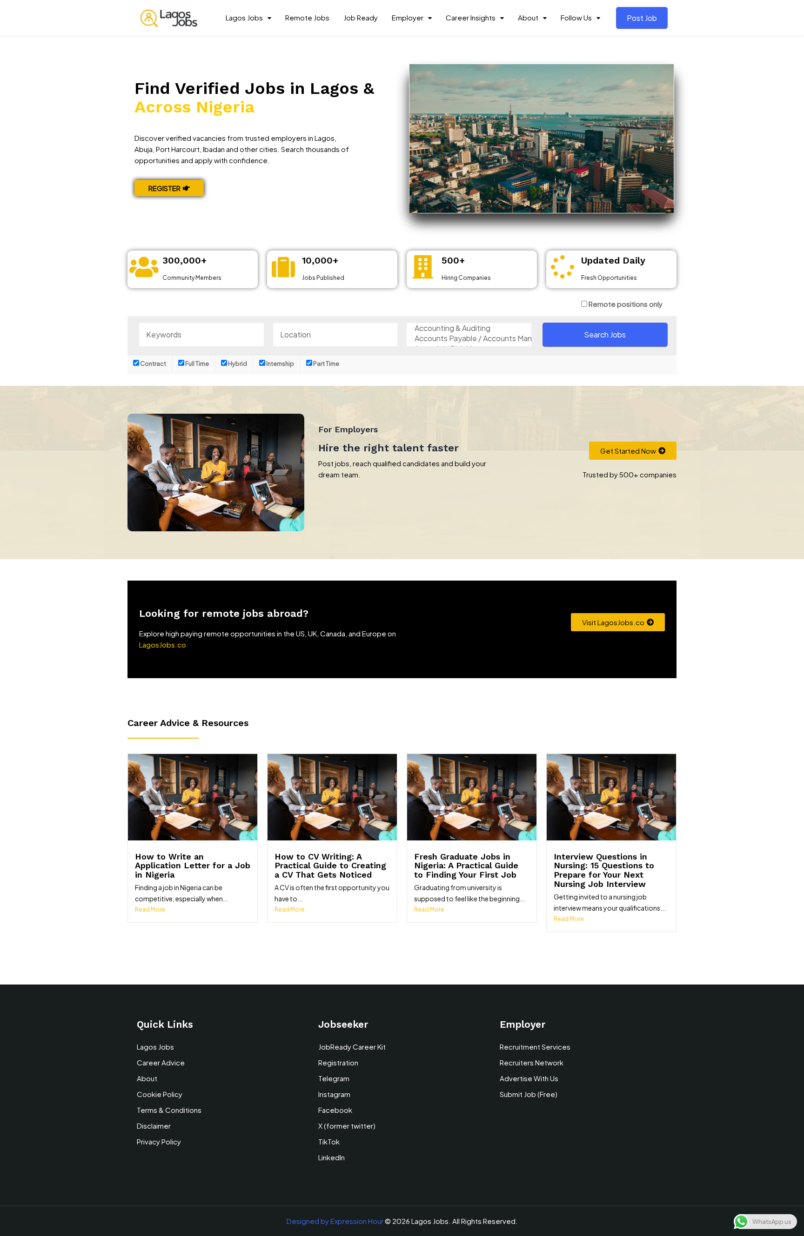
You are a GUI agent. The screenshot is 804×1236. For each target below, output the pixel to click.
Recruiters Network (531, 1062)
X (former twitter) (346, 1125)
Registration (338, 1062)
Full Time (196, 363)
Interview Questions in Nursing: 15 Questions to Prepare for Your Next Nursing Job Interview (604, 870)
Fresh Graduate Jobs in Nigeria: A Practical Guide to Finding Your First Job (466, 866)
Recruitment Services (535, 1046)
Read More (150, 909)
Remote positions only (626, 303)
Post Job (642, 18)
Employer (407, 17)
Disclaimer (154, 1125)
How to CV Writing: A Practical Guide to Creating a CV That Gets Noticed (330, 866)
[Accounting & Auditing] (469, 328)
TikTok (329, 1141)
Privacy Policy (159, 1141)
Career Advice (161, 1062)
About (528, 17)
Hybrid (237, 363)
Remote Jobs (307, 17)
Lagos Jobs (244, 17)
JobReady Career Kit (352, 1046)
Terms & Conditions (169, 1109)
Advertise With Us (529, 1078)
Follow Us (576, 17)
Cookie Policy (159, 1094)
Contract (152, 363)
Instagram (334, 1094)
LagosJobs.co (162, 644)
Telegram (333, 1078)
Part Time (325, 363)
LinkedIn (331, 1157)
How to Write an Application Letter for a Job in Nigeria (192, 866)
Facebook (335, 1109)
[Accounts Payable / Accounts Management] (469, 338)
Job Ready (360, 17)
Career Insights (471, 17)
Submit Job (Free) (528, 1094)
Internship (279, 363)
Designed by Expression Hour (335, 1220)
